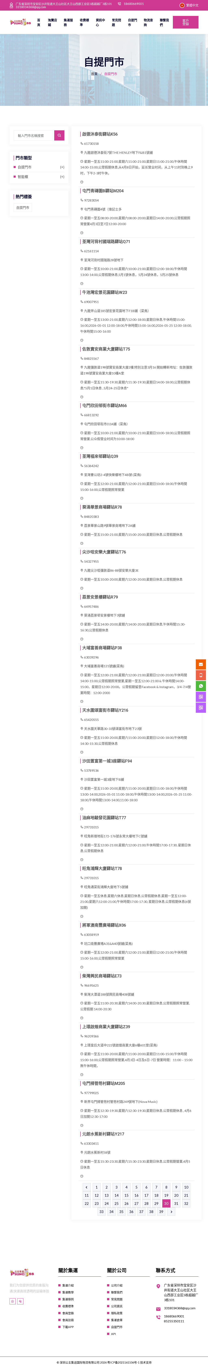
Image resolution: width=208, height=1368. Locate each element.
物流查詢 (148, 22)
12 (97, 1195)
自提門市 (132, 22)
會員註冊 (68, 1320)
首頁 (38, 22)
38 (151, 1212)
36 (131, 1212)
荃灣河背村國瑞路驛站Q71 (106, 241)
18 (156, 1195)
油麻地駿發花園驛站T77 (104, 817)
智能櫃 (23, 177)
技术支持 (146, 1362)
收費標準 (84, 22)
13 (107, 1195)
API (113, 1334)
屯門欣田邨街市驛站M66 (104, 405)
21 (186, 1195)
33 (102, 1212)
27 (136, 1203)
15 (127, 1195)
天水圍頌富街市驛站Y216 (105, 710)
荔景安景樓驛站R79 (100, 597)
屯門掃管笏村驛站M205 (103, 1083)
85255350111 (174, 1321)
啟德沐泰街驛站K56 (100, 134)
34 (111, 1212)
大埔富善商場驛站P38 (102, 647)
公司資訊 (116, 1306)
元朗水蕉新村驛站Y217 (103, 1134)
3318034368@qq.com (31, 7)
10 (186, 1187)
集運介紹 (68, 1285)
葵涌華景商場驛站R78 (102, 507)
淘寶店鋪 (52, 22)
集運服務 (68, 22)
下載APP (68, 1327)
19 (166, 1195)
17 (146, 1195)
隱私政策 (116, 1313)
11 (87, 1195)
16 (136, 1195)
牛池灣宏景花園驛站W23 (104, 292)
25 (117, 1203)
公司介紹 (116, 1285)
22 (87, 1203)
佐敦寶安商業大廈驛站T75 (106, 349)
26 (127, 1203)
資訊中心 (100, 22)
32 (186, 1203)
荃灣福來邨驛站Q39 (100, 456)
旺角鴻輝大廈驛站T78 (102, 868)
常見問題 (116, 22)
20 (176, 1195)
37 (141, 1212)
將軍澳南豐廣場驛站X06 (104, 925)
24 (107, 1203)
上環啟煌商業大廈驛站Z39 (106, 1026)
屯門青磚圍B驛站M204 (103, 190)
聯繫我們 (164, 22)
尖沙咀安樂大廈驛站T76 (104, 552)
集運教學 (68, 1292)
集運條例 (68, 1299)
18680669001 (134, 3)
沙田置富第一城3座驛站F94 (107, 761)
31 (176, 1203)
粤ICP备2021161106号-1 (123, 1362)
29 (156, 1203)
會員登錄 (68, 1313)
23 (97, 1203)
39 (161, 1212)
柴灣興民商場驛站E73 (101, 976)
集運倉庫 (116, 1320)
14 (117, 1195)
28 (146, 1203)
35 (121, 1212)
